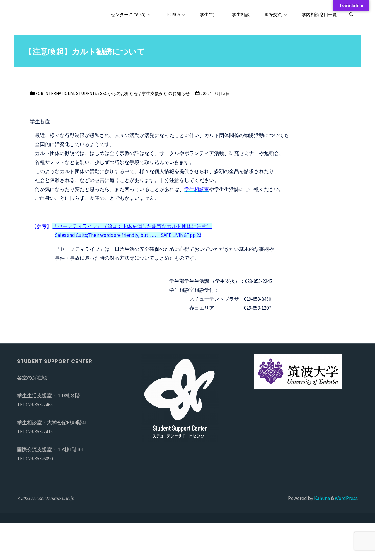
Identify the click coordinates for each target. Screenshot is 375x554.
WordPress (346, 498)
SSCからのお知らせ (119, 93)
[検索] (351, 14)
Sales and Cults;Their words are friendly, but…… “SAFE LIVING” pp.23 (128, 235)
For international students (66, 93)
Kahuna (321, 498)
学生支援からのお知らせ (166, 93)
